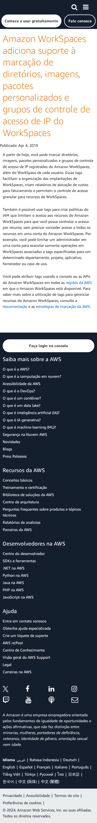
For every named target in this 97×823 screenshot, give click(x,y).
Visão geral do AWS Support (26, 657)
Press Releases (15, 456)
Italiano (61, 767)
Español (26, 767)
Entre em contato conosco (24, 621)
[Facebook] (37, 690)
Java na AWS (13, 582)
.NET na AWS (14, 568)
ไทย (60, 774)
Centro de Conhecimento (24, 650)
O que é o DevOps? (19, 391)
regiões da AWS (79, 282)
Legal (7, 664)
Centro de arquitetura (21, 502)
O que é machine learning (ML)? (29, 427)
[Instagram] (82, 690)
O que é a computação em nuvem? (32, 376)
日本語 (73, 774)
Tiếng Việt (11, 774)
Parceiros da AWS (17, 529)
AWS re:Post (13, 642)
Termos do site (66, 795)
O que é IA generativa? (22, 420)
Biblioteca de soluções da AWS (28, 494)
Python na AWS (16, 575)
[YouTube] (37, 700)
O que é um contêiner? (22, 398)
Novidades (11, 441)
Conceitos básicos (17, 480)
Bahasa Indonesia (44, 759)
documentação (15, 306)
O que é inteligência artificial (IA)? (31, 412)
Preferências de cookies (22, 802)
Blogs (7, 449)
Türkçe (30, 774)
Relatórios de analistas (21, 522)
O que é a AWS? (16, 369)
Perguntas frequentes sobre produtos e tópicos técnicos (42, 512)
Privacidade (12, 795)
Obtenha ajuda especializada (27, 628)
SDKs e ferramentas (19, 560)
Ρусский (46, 774)
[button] (31, 21)
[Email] (82, 700)
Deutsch (70, 759)
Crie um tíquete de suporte (25, 635)
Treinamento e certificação (25, 487)
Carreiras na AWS (17, 671)
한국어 (8, 781)
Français (43, 767)
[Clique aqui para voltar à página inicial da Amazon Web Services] (13, 7)
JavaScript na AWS (18, 597)
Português (80, 767)
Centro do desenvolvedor (24, 553)
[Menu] (85, 6)
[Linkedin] (59, 690)
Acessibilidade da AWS (21, 383)
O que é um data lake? (21, 405)
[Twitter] (14, 690)
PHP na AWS (13, 589)
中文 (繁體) (50, 781)
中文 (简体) (27, 781)
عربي (21, 759)
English (9, 767)
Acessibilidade (38, 795)
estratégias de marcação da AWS (63, 306)
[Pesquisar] (74, 6)
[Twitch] (14, 700)
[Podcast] (59, 700)
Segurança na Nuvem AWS (25, 434)
